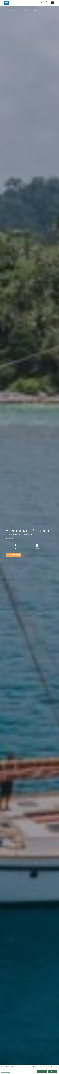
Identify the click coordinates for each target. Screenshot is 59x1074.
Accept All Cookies (41, 1071)
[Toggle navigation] (52, 3)
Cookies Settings (6, 1071)
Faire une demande (41, 4)
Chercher (47, 4)
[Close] (56, 1066)
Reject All (52, 1071)
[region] (29, 1069)
